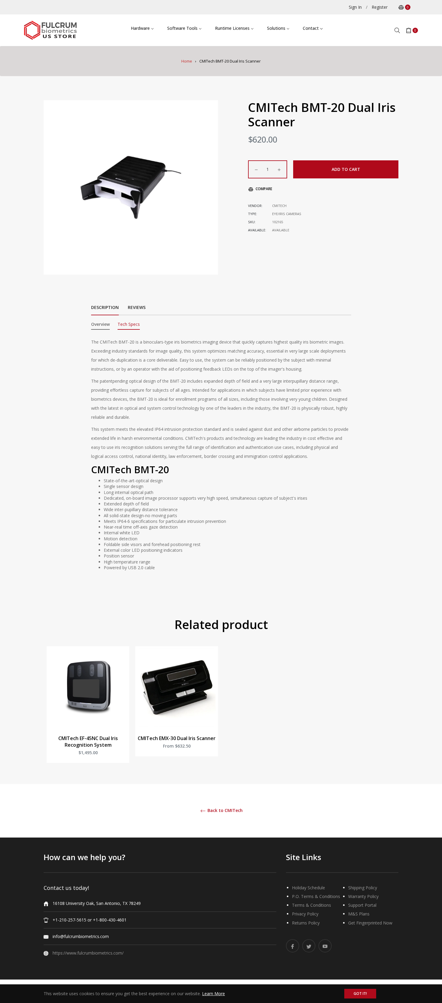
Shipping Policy (362, 887)
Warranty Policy (363, 896)
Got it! (360, 993)
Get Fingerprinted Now (370, 923)
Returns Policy (306, 923)
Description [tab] (105, 307)
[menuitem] (142, 27)
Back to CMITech (224, 810)
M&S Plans (359, 914)
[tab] (100, 325)
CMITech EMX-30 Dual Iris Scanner (177, 738)
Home (186, 61)
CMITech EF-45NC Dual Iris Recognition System (88, 741)
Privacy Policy (305, 914)
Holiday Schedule (308, 887)
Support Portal (362, 905)
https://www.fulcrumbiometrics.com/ (88, 953)
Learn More (213, 993)
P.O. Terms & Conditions (316, 896)
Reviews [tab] (137, 307)
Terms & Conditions (311, 905)
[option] (88, 710)
